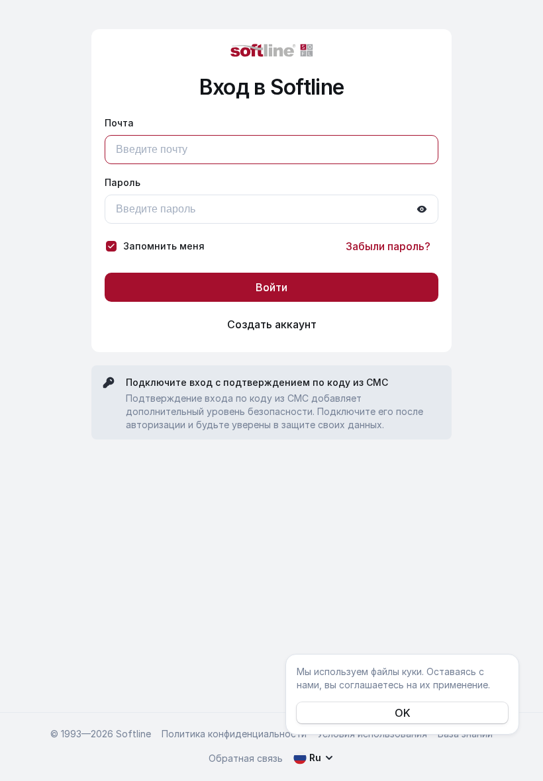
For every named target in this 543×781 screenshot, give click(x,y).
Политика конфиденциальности (234, 733)
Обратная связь (246, 758)
